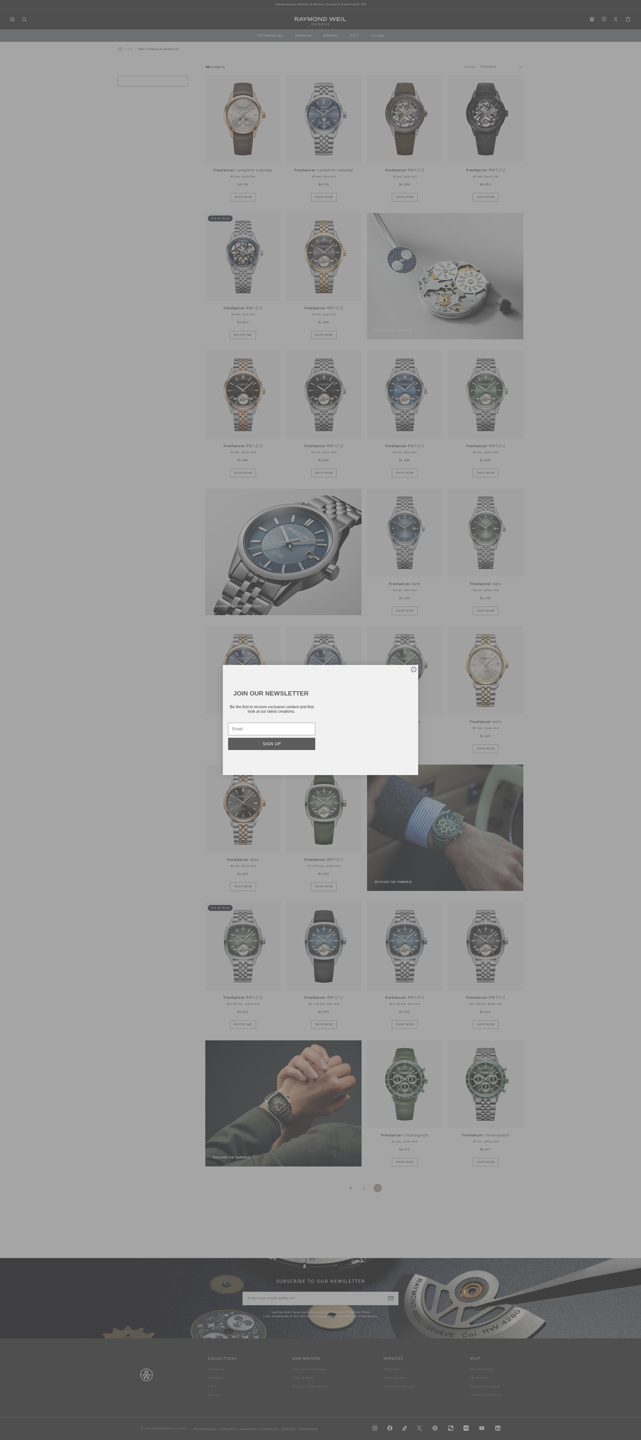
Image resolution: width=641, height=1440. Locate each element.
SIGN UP (272, 746)
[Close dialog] (413, 669)
